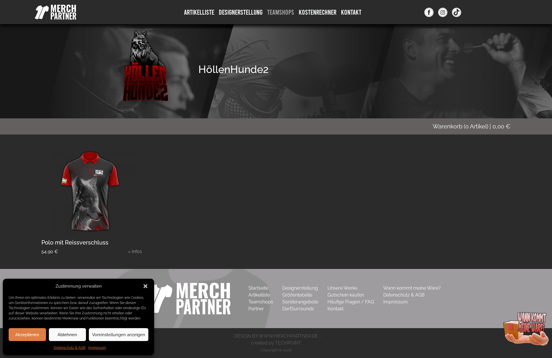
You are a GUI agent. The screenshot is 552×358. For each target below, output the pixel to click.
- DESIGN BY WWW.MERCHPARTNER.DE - (276, 336)
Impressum (97, 348)
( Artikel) (471, 126)
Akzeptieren (27, 334)
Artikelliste (199, 12)
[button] (145, 286)
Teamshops (280, 12)
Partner (256, 308)
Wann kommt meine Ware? (412, 288)
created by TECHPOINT (276, 343)
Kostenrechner (317, 12)
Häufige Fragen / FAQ (350, 302)
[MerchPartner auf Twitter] (456, 12)
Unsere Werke (342, 288)
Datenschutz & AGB (69, 348)
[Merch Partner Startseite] (187, 298)
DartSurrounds (298, 308)
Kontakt (351, 12)
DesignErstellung (240, 12)
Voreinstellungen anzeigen (118, 334)
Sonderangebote (300, 302)
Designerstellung (300, 288)
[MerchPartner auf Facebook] (429, 12)
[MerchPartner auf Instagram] (443, 12)
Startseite (258, 288)
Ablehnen (67, 334)
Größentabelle (297, 295)
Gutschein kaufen (345, 295)
